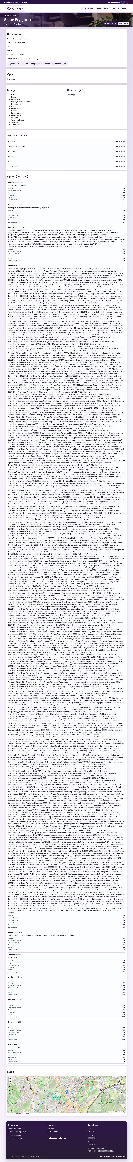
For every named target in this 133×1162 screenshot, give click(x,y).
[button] (66, 1092)
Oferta (98, 8)
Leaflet (112, 1112)
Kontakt (116, 8)
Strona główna (88, 8)
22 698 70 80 (53, 1131)
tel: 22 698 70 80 (114, 2)
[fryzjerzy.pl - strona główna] (15, 8)
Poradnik (107, 8)
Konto (124, 8)
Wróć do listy (123, 23)
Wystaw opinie (14, 64)
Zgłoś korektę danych (32, 64)
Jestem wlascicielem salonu (55, 64)
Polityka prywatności (107, 1157)
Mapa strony (120, 1157)
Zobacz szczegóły (110, 23)
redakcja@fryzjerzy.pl (57, 1138)
